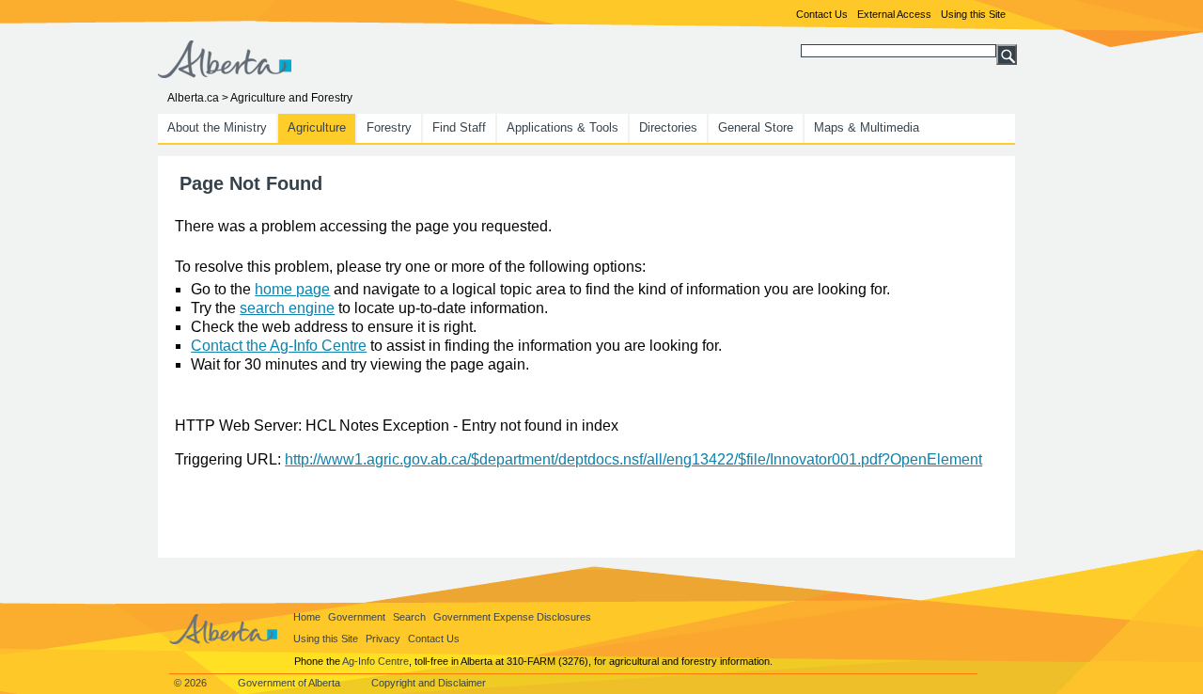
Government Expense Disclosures (512, 617)
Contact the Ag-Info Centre (279, 346)
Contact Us (822, 14)
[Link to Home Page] (224, 73)
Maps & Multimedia (866, 127)
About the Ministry (217, 127)
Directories (668, 127)
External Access (894, 14)
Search (409, 617)
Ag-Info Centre (375, 661)
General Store (755, 127)
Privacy (383, 638)
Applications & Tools (562, 127)
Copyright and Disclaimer (428, 682)
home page (292, 289)
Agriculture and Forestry (291, 97)
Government (356, 617)
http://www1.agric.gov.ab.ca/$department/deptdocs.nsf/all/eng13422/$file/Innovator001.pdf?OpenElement (633, 459)
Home (306, 617)
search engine (287, 308)
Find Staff (459, 127)
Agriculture (317, 127)
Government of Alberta (289, 682)
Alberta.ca (193, 97)
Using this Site (973, 14)
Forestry (389, 127)
